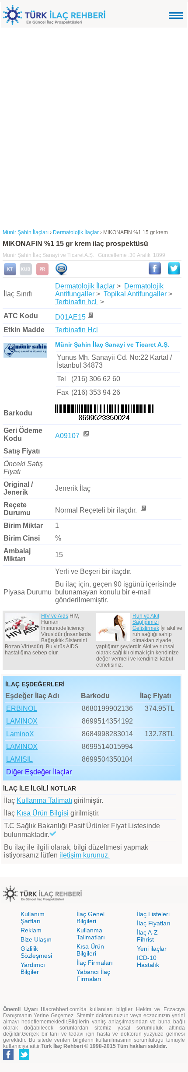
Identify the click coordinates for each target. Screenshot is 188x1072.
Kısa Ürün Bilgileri (90, 950)
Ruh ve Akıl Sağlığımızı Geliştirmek (145, 622)
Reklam (31, 930)
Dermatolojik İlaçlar (85, 286)
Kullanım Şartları (33, 917)
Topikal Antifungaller (135, 294)
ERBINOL (21, 708)
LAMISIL (19, 759)
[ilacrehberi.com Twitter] (24, 1058)
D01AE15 (70, 317)
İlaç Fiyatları (154, 923)
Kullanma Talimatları (91, 934)
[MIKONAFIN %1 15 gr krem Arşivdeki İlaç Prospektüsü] (42, 274)
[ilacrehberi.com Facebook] (8, 1058)
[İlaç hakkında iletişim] (61, 274)
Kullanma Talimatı (44, 800)
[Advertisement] (94, 126)
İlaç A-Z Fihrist (147, 936)
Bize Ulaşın (36, 939)
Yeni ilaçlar (152, 948)
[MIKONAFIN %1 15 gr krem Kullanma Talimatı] (10, 274)
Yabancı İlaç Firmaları (93, 975)
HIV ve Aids (54, 616)
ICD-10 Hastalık (148, 961)
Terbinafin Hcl (76, 330)
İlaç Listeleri (153, 913)
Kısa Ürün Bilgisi (43, 813)
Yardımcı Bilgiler (33, 968)
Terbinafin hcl (76, 302)
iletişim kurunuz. (84, 855)
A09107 (68, 435)
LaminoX (20, 734)
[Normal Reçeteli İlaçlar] (143, 510)
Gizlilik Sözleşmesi (36, 952)
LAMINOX (22, 721)
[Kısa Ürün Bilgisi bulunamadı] (26, 274)
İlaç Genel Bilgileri (90, 917)
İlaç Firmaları (95, 962)
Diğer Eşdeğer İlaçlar (39, 772)
